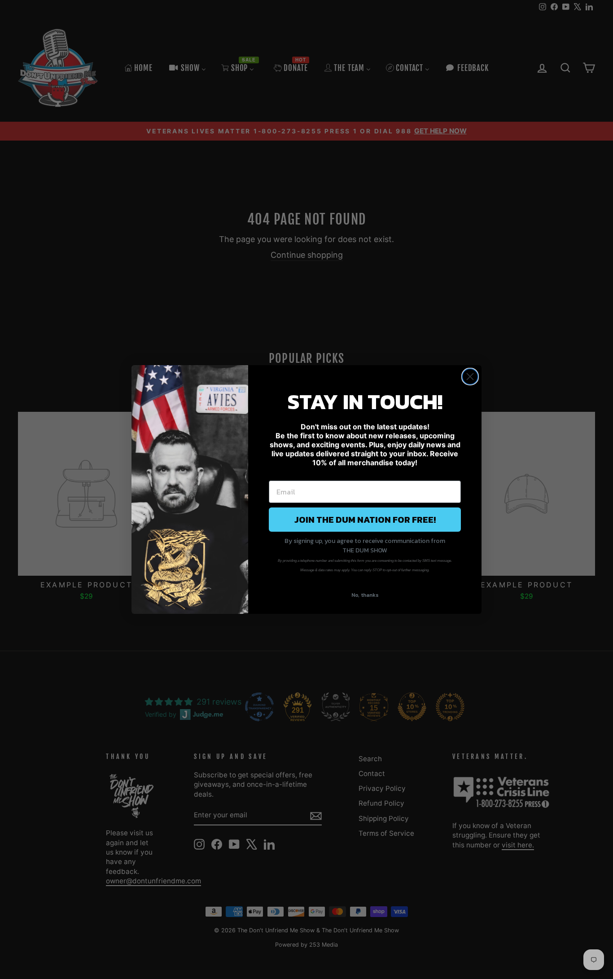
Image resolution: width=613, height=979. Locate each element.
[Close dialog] (470, 376)
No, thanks (365, 595)
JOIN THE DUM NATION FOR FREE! (365, 519)
